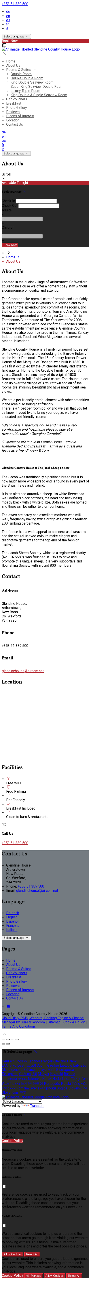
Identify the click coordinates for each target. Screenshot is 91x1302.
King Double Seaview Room (32, 82)
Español (12, 921)
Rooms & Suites (19, 70)
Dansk (72, 1061)
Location (12, 120)
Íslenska (34, 1079)
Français (12, 925)
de (8, 12)
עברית (22, 1079)
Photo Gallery (16, 107)
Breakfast (13, 103)
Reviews (13, 112)
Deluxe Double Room (27, 78)
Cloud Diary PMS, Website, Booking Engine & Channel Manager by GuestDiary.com (43, 1020)
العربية (31, 1065)
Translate (37, 1106)
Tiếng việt (79, 1083)
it (7, 28)
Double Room (21, 74)
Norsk (46, 1079)
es (8, 20)
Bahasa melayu (35, 1070)
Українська (11, 1083)
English (11, 917)
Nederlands (61, 1079)
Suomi (41, 1065)
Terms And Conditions (19, 1026)
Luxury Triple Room (25, 91)
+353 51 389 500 (15, 4)
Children (8, 227)
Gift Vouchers (16, 99)
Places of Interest (20, 116)
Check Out (9, 205)
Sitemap (54, 1022)
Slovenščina (77, 1088)
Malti (51, 1070)
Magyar (43, 1074)
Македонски (12, 1070)
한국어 (37, 1083)
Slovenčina (10, 1092)
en (8, 16)
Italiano (11, 930)
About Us (13, 65)
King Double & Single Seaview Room (39, 95)
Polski (66, 1083)
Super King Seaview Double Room (37, 86)
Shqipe (62, 1088)
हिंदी (34, 1074)
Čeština (25, 1074)
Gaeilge (53, 1065)
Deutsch (12, 913)
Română (22, 1088)
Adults (7, 210)
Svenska (36, 1088)
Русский (8, 1088)
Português (52, 1083)
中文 (23, 1092)
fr (7, 24)
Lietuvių (66, 1065)
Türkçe (76, 1079)
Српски (50, 1088)
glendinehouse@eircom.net (23, 671)
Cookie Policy (74, 1022)
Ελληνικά (9, 1065)
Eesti (21, 1065)
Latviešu (79, 1065)
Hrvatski (56, 1074)
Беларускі (10, 1074)
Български (65, 1070)
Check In (8, 201)
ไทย (85, 1079)
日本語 (26, 1083)
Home (10, 61)
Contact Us (14, 124)
